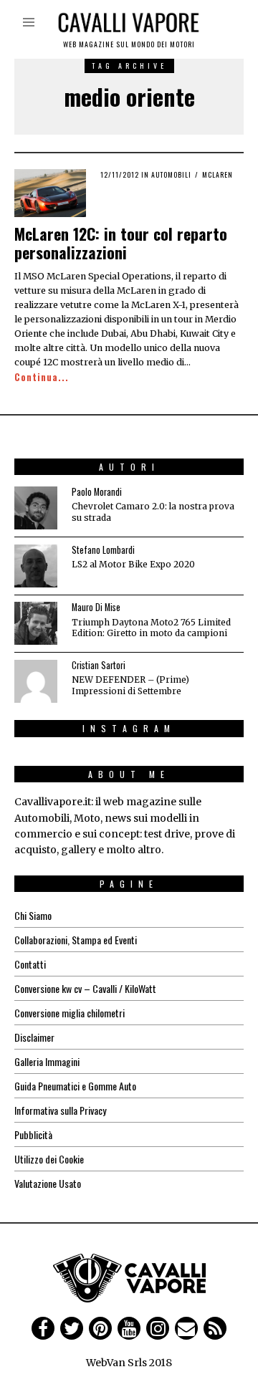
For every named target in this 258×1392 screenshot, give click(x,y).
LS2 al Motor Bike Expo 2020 (133, 564)
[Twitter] (71, 1328)
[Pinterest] (100, 1328)
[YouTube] (129, 1328)
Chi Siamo (33, 915)
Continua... (41, 377)
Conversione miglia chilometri (69, 1012)
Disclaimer (34, 1037)
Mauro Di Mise (96, 607)
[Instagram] (157, 1328)
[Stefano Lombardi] (35, 565)
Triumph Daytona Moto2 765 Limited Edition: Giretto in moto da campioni (151, 627)
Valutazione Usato (47, 1183)
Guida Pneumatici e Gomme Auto (75, 1085)
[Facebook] (43, 1328)
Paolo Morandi (97, 492)
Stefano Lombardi (103, 550)
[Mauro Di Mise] (35, 623)
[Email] (186, 1328)
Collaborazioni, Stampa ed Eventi (75, 939)
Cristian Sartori (98, 665)
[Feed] (215, 1328)
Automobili (171, 174)
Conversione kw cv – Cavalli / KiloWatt (85, 988)
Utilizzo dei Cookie (49, 1158)
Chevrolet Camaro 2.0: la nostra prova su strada (153, 511)
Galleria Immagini (47, 1061)
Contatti (30, 963)
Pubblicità (33, 1134)
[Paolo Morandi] (35, 507)
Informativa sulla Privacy (60, 1110)
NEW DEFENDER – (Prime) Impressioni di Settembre (130, 685)
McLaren (217, 174)
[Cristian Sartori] (35, 681)
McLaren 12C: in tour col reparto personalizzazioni (120, 243)
